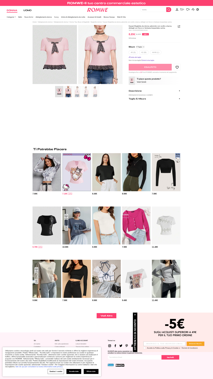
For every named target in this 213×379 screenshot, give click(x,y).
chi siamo (37, 344)
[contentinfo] (35, 193)
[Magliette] (47, 172)
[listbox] (177, 9)
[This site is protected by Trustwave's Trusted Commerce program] (111, 365)
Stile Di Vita (121, 17)
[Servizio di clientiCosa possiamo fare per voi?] (193, 9)
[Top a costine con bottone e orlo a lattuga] (136, 226)
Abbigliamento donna (44, 17)
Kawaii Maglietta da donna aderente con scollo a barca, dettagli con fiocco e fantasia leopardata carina (150, 27)
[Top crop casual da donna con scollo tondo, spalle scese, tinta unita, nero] (106, 172)
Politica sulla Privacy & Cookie (166, 348)
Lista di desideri (81, 344)
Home (35, 22)
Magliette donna (96, 22)
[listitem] (47, 179)
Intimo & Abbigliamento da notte (73, 17)
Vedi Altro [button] (107, 315)
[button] (177, 67)
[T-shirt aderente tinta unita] (106, 226)
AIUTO (57, 340)
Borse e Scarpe (109, 17)
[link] (106, 3)
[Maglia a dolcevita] (136, 172)
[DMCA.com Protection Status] (119, 365)
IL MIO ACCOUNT (82, 340)
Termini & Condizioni (190, 348)
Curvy (56, 17)
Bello (20, 17)
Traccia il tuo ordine (82, 347)
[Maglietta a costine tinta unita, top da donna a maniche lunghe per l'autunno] (166, 279)
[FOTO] (78, 55)
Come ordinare (60, 347)
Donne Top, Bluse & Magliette (79, 22)
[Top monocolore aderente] (76, 279)
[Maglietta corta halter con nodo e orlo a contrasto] (106, 279)
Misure (135, 47)
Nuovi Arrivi (28, 17)
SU (35, 340)
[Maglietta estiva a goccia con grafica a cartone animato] (47, 279)
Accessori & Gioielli (94, 17)
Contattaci (37, 347)
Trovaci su (111, 340)
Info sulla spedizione (62, 344)
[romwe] (97, 9)
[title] (106, 149)
